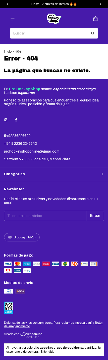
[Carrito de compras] (95, 18)
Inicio (8, 51)
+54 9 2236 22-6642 (20, 144)
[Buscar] (93, 33)
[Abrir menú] (12, 18)
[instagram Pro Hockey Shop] (6, 120)
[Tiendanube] (23, 337)
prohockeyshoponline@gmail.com (31, 151)
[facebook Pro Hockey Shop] (16, 120)
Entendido (47, 351)
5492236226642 (17, 136)
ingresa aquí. (83, 323)
